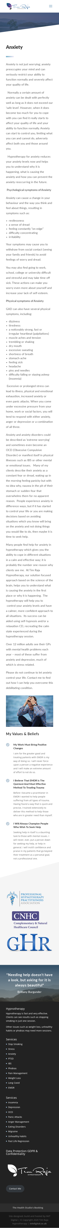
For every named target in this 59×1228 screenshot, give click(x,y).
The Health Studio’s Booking (28, 1207)
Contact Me (15, 1188)
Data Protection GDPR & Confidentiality (22, 1152)
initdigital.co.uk (38, 1223)
